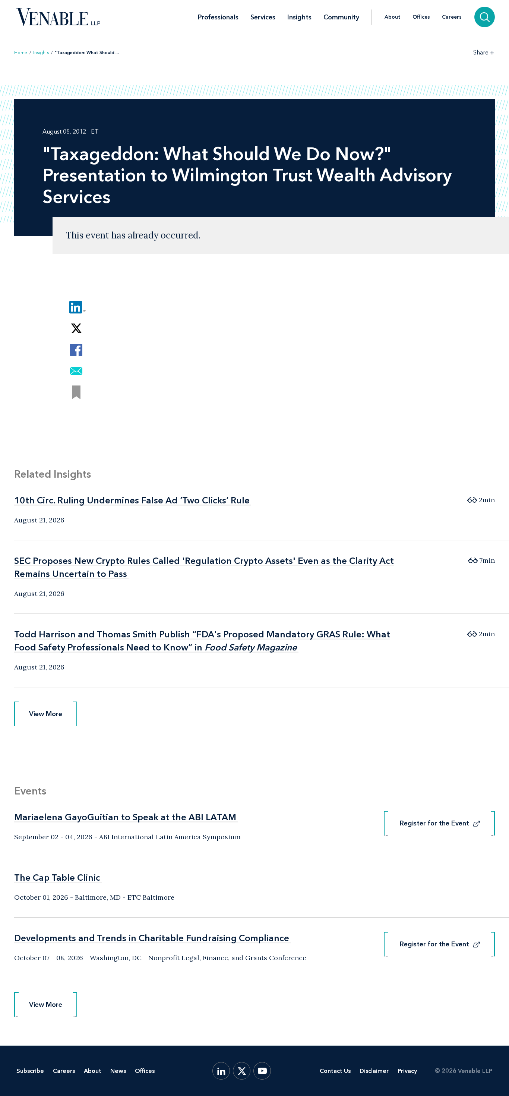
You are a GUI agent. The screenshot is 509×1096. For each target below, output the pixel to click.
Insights (299, 17)
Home (20, 52)
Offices (421, 17)
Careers (452, 17)
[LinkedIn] (221, 1071)
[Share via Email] (76, 371)
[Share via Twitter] (76, 328)
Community (341, 17)
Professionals (218, 17)
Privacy (407, 1070)
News (118, 1070)
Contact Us (335, 1070)
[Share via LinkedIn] (76, 307)
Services (262, 17)
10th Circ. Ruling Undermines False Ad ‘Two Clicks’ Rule (132, 500)
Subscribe (30, 1070)
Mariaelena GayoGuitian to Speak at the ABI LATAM (125, 817)
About (393, 17)
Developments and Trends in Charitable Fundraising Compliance (151, 938)
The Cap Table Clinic (57, 877)
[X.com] (241, 1071)
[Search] (484, 17)
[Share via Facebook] (76, 349)
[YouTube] (262, 1071)
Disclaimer (374, 1070)
